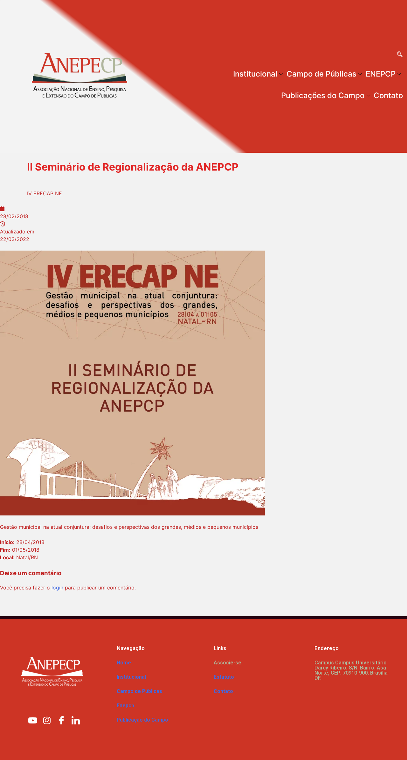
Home (124, 663)
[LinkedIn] (75, 720)
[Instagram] (47, 720)
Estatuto (224, 677)
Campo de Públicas (321, 73)
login (57, 587)
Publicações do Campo (322, 95)
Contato (388, 95)
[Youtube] (33, 720)
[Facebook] (61, 720)
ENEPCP (381, 73)
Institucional (255, 73)
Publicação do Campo (142, 720)
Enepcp (125, 706)
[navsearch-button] (400, 55)
